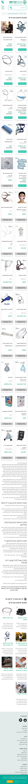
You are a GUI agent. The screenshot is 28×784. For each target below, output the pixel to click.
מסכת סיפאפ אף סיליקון (6, 207)
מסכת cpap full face (7, 275)
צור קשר (25, 751)
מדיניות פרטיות (6, 778)
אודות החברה (24, 774)
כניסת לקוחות (23, 766)
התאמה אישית (23, 781)
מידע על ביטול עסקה (22, 754)
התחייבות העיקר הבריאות (21, 772)
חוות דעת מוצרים (23, 744)
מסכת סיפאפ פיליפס (21, 309)
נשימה (20, 13)
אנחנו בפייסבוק (23, 742)
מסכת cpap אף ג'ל (8, 445)
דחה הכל (16, 781)
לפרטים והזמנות (22, 49)
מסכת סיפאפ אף (22, 275)
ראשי (25, 13)
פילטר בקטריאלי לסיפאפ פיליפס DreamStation (22, 176)
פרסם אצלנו (24, 758)
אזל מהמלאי (7, 186)
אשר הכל (10, 781)
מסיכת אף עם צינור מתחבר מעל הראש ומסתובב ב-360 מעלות (21, 108)
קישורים (25, 730)
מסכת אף (10, 377)
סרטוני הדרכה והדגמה (22, 732)
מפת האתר (24, 728)
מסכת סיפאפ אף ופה (21, 241)
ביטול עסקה (24, 752)
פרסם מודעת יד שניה (22, 756)
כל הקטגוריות (24, 739)
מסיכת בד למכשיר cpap (6, 309)
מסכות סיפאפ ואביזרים (13, 13)
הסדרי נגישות (24, 770)
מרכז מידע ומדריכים (22, 740)
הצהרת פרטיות (23, 768)
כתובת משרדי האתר (22, 760)
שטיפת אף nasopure (7, 411)
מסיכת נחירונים (8, 71)
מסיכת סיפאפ (23, 71)
